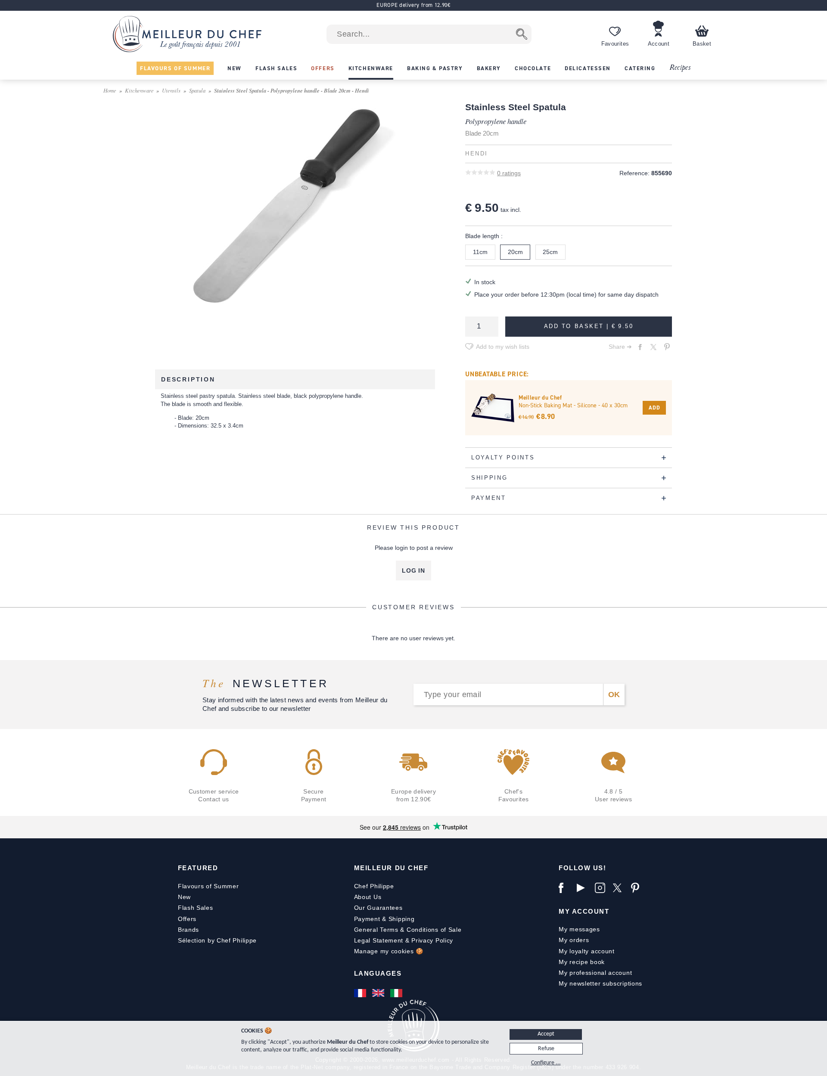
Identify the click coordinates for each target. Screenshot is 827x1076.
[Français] (361, 993)
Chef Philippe (374, 886)
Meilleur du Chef (391, 867)
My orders (574, 939)
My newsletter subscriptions (600, 983)
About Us (368, 896)
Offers (187, 918)
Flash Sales (195, 907)
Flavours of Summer (208, 886)
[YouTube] (584, 888)
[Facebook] (565, 888)
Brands (188, 929)
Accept (546, 1034)
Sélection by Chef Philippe (217, 940)
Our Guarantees (378, 907)
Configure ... (546, 1063)
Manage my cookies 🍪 (388, 951)
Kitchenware (139, 90)
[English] (379, 993)
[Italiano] (397, 993)
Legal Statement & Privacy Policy (403, 940)
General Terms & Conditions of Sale (408, 929)
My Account (584, 911)
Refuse (546, 1048)
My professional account (595, 972)
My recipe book (582, 961)
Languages (378, 973)
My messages (579, 929)
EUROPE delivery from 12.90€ (413, 5)
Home (109, 90)
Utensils (171, 90)
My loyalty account (587, 951)
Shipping (402, 918)
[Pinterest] (638, 888)
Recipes (679, 67)
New (184, 896)
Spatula (197, 90)
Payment (367, 918)
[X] (620, 888)
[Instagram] (602, 888)
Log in (413, 570)
